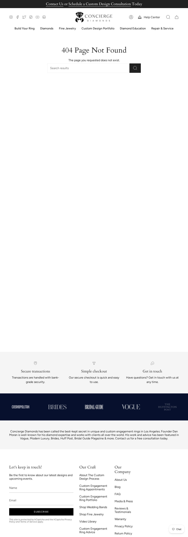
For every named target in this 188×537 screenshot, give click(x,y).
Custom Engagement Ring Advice (93, 530)
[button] (168, 17)
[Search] (135, 68)
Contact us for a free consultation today (141, 438)
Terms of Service (28, 521)
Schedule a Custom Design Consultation (99, 3)
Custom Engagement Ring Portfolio (93, 498)
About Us (121, 479)
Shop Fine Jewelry (91, 514)
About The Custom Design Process (91, 476)
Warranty (120, 519)
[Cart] (176, 17)
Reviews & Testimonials (123, 510)
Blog (117, 487)
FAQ (117, 494)
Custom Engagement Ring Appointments (93, 487)
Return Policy (123, 533)
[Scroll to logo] (20, 407)
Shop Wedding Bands (93, 507)
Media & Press (124, 501)
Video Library (87, 521)
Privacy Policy (124, 526)
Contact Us (54, 3)
